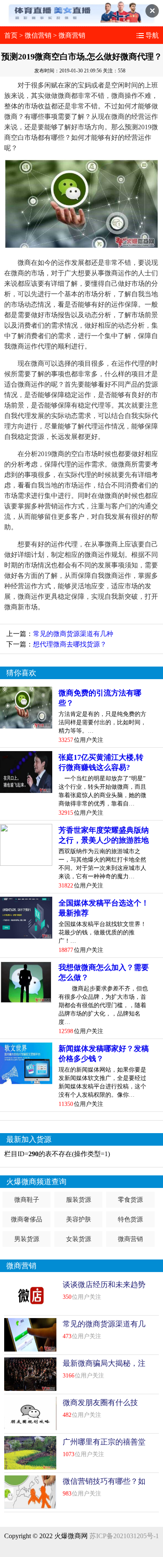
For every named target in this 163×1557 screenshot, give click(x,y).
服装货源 (78, 1199)
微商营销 (72, 35)
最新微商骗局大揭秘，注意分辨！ (104, 1368)
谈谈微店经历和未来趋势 (104, 1284)
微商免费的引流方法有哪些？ (100, 698)
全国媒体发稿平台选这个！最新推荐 (104, 908)
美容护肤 (78, 1219)
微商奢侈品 (26, 1219)
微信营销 (38, 35)
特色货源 (130, 1219)
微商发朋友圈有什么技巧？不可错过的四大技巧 (104, 1407)
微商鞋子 (26, 1199)
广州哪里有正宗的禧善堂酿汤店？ (104, 1447)
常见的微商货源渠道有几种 (73, 633)
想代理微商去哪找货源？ (70, 644)
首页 (11, 35)
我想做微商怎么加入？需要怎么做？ (104, 972)
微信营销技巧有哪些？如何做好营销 (104, 1486)
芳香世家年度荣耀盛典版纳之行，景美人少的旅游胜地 (104, 835)
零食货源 (130, 1199)
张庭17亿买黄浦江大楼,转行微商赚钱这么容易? (101, 762)
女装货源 (78, 1239)
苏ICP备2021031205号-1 (124, 1535)
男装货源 (26, 1239)
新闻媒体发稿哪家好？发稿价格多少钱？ (104, 1053)
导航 (152, 35)
